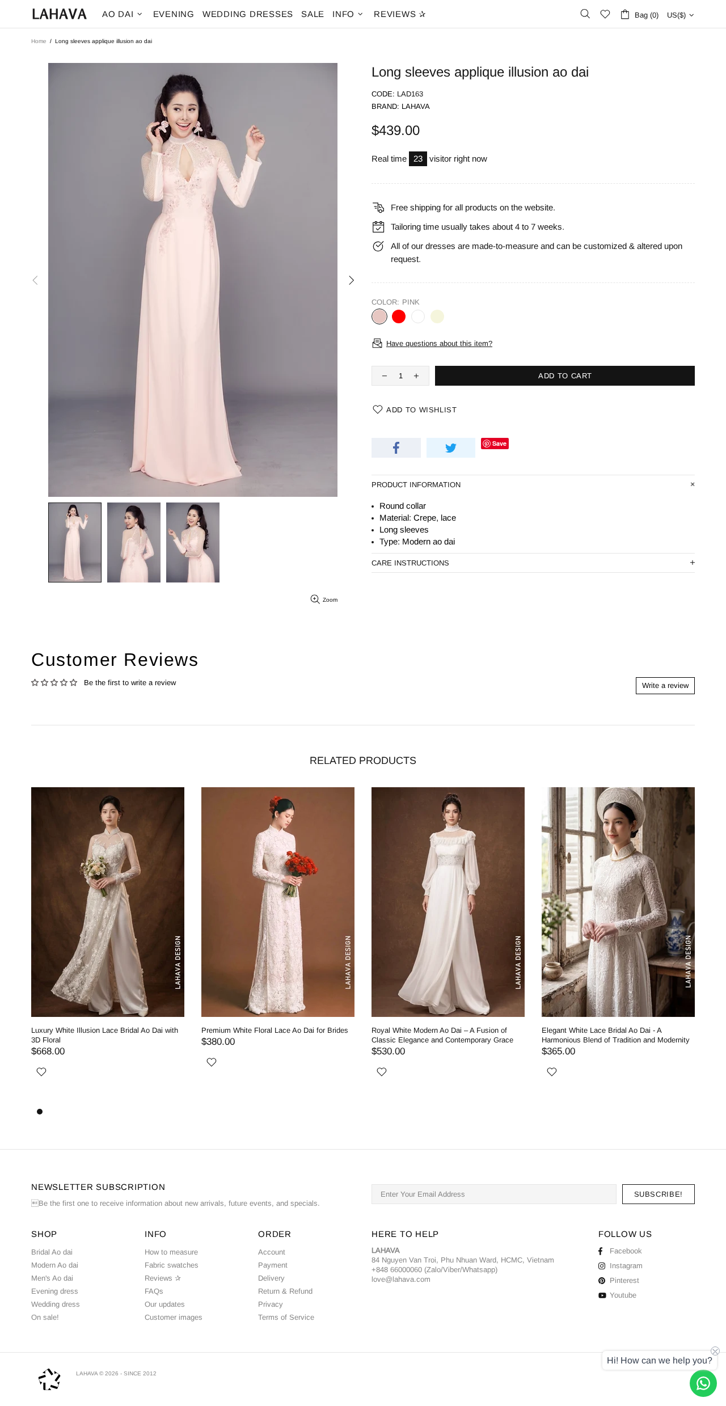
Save (499, 443)
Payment (273, 1265)
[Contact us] (703, 1383)
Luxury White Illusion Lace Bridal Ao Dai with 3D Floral (104, 1035)
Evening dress (54, 1291)
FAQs (154, 1291)
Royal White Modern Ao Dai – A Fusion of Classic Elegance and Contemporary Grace (442, 1035)
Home (39, 41)
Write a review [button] (665, 685)
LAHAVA (59, 14)
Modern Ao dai (54, 1265)
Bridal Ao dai (52, 1252)
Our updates (165, 1304)
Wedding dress (55, 1304)
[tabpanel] (448, 946)
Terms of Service (286, 1317)
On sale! (45, 1317)
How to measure (171, 1252)
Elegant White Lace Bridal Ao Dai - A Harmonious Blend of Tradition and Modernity (616, 1035)
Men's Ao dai (52, 1278)
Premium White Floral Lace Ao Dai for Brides (274, 1030)
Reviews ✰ (163, 1278)
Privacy (270, 1304)
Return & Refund (285, 1291)
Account (271, 1252)
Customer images (173, 1317)
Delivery (271, 1278)
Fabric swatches (172, 1265)
